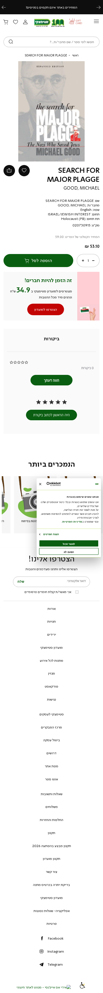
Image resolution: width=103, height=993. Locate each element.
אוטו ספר (51, 779)
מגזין (51, 673)
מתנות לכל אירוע (51, 660)
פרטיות (51, 923)
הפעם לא (69, 552)
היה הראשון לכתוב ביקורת (51, 414)
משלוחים (52, 806)
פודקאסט (51, 686)
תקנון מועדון (51, 858)
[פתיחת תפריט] (96, 22)
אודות (52, 608)
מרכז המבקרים (51, 727)
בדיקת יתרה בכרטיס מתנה (51, 884)
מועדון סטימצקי (51, 647)
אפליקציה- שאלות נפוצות (52, 910)
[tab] (52, 339)
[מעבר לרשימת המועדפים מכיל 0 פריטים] (15, 22)
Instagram (55, 951)
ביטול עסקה (51, 740)
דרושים (51, 753)
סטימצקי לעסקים (52, 714)
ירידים (51, 634)
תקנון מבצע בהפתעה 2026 (51, 846)
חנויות (51, 621)
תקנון (51, 833)
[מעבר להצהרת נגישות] (82, 987)
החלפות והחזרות (51, 819)
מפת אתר (51, 766)
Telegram (55, 964)
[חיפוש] (11, 42)
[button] (25, 22)
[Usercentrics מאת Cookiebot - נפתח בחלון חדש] (60, 484)
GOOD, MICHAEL (82, 188)
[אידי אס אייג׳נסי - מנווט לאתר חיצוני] (43, 987)
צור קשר (51, 871)
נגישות (51, 699)
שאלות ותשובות (51, 794)
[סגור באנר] (40, 484)
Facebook (56, 938)
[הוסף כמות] (83, 260)
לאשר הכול (69, 544)
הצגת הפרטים (51, 534)
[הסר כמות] (93, 260)
